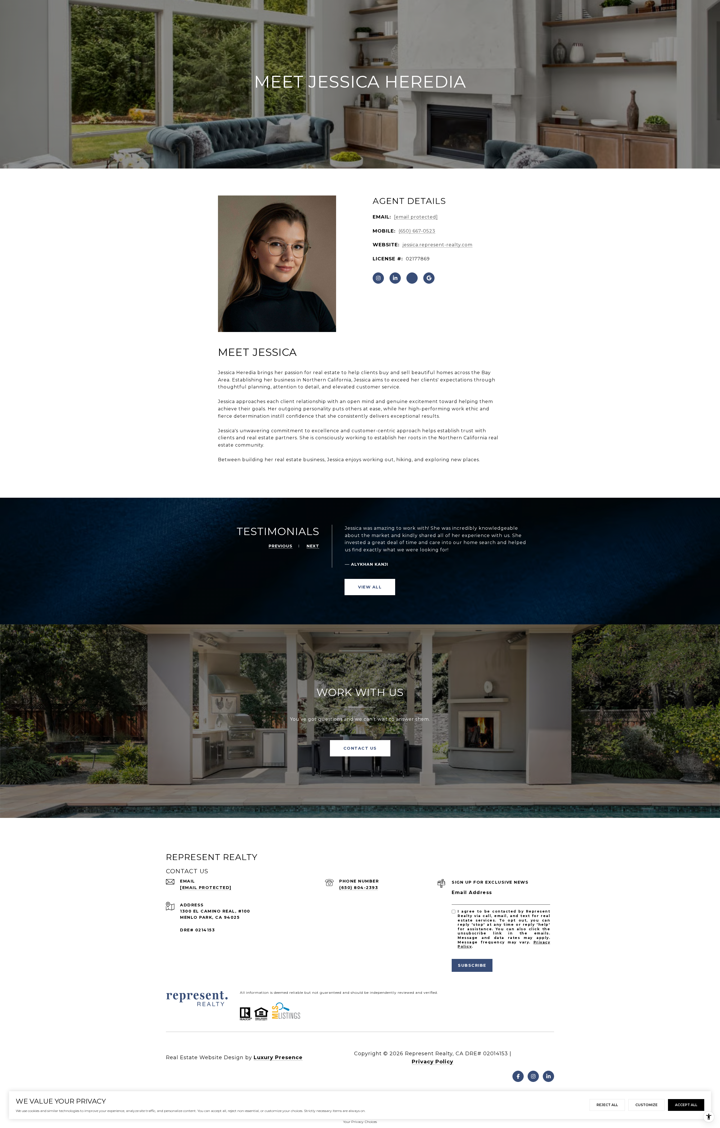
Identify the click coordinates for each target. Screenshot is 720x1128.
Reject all (607, 1105)
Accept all (686, 1105)
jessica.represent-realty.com (437, 244)
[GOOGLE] (429, 278)
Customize (646, 1105)
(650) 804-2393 (358, 887)
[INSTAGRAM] (378, 278)
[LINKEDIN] (395, 278)
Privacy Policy (432, 1062)
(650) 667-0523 (417, 231)
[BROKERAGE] (412, 278)
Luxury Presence (278, 1057)
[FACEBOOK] (518, 1076)
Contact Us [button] (360, 748)
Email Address (472, 892)
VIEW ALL (370, 587)
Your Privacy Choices (360, 1122)
